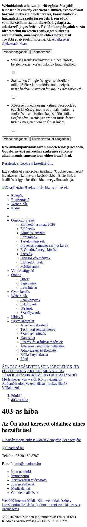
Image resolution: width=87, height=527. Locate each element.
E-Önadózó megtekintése (38, 250)
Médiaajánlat (29, 266)
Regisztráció (20, 200)
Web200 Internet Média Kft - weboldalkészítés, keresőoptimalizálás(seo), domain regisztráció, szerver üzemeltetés (41, 505)
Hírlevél (17, 317)
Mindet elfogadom (16, 52)
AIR (38, 371)
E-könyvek (28, 304)
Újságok (26, 308)
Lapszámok (28, 237)
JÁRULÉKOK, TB (64, 367)
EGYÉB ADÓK (14, 371)
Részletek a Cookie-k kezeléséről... (27, 163)
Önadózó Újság (22, 220)
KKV (36, 375)
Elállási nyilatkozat (34, 355)
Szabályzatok (30, 313)
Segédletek (28, 283)
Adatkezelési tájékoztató (38, 350)
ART (31, 371)
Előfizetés (27, 229)
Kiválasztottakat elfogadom (50, 139)
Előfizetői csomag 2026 (37, 224)
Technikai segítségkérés (37, 329)
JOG (44, 375)
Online (16, 275)
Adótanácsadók (13, 383)
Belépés (17, 196)
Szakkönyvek (30, 300)
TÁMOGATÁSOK (16, 375)
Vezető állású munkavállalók (46, 383)
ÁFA (5, 367)
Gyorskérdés (20, 292)
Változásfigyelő (22, 271)
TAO (14, 367)
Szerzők (26, 254)
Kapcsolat (27, 338)
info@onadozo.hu (27, 464)
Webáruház (19, 204)
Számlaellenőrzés (33, 334)
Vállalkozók (11, 388)
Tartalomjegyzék (32, 241)
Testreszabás (41, 52)
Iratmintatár (28, 287)
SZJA (45, 367)
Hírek (24, 279)
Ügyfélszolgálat (22, 321)
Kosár (15, 208)
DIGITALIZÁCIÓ (63, 375)
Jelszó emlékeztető (34, 325)
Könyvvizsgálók (50, 379)
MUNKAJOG (53, 371)
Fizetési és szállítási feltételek (41, 342)
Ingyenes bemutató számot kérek (44, 245)
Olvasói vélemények (35, 258)
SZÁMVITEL (29, 367)
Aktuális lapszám (32, 233)
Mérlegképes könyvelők (19, 379)
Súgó (24, 359)
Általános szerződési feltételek (42, 346)
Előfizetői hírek (31, 262)
